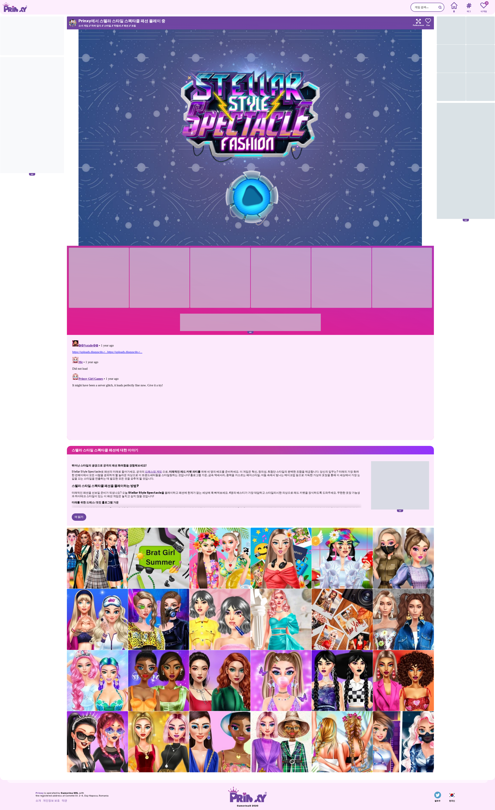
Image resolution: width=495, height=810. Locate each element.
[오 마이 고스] (97, 741)
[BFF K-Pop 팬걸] (403, 558)
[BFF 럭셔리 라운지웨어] (97, 619)
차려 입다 (96, 25)
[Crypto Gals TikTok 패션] (219, 741)
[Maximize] (418, 22)
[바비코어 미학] (281, 619)
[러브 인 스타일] (403, 680)
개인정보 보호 (51, 800)
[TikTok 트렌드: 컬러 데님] (219, 680)
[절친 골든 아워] (158, 741)
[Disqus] (250, 387)
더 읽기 (79, 517)
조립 (133, 25)
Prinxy (40, 793)
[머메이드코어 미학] (97, 680)
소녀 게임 (83, 25)
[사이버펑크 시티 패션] (403, 741)
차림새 (117, 25)
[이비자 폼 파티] (219, 558)
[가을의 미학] (342, 619)
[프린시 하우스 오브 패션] (281, 741)
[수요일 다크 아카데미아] (342, 680)
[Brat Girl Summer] (158, 558)
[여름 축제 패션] (342, 741)
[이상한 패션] (342, 558)
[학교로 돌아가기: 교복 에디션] (97, 558)
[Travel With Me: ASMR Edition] (281, 558)
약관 (64, 800)
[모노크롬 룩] (158, 680)
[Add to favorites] (428, 22)
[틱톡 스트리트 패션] (403, 619)
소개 (38, 800)
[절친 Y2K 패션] (281, 680)
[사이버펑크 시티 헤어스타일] (158, 619)
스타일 (107, 25)
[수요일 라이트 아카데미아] (219, 619)
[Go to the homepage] (13, 7)
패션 (126, 25)
